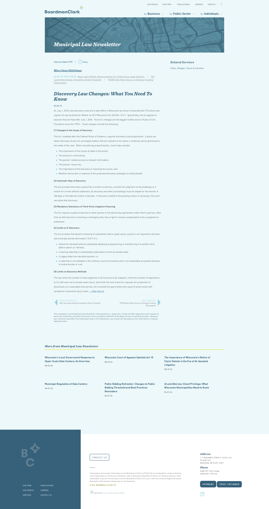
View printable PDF (63, 61)
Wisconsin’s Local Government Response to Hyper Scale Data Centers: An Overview (70, 359)
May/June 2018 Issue (68, 70)
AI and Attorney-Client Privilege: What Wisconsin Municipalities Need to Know (186, 385)
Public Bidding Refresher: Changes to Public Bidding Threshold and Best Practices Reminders (130, 387)
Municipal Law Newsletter (87, 44)
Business (152, 13)
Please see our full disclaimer (123, 481)
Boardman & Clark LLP (64, 9)
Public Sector (180, 13)
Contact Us (99, 457)
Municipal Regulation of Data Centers (66, 383)
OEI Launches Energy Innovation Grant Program (79, 301)
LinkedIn (202, 494)
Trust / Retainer (229, 484)
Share (85, 61)
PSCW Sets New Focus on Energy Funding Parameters (138, 303)
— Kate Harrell (96, 291)
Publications (183, 4)
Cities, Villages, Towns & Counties (187, 68)
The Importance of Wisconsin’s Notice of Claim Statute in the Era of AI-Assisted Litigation (187, 360)
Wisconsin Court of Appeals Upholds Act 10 (129, 357)
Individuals (209, 13)
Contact (212, 4)
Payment (208, 484)
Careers (199, 4)
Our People (152, 4)
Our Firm (167, 4)
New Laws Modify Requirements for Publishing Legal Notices (111, 76)
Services (27, 495)
